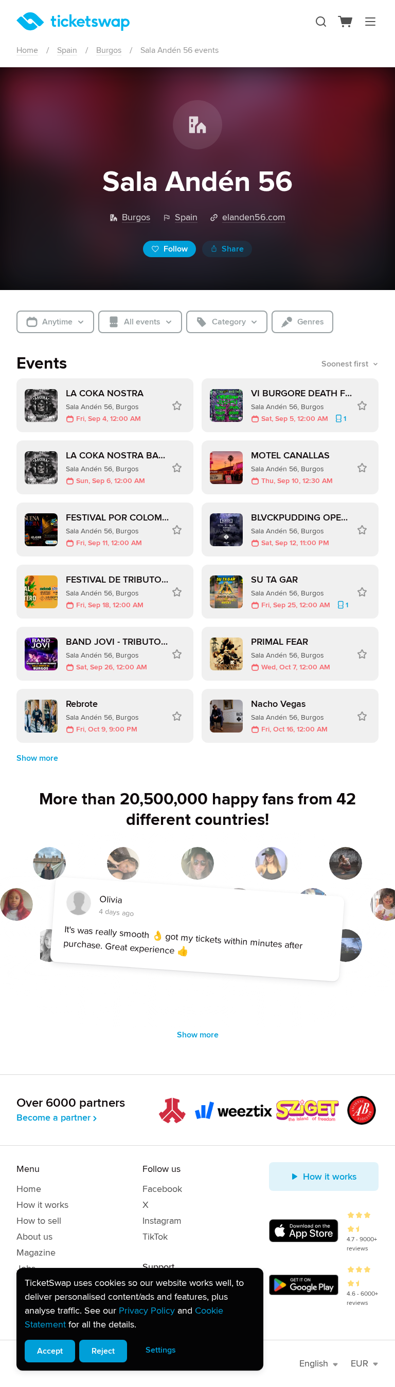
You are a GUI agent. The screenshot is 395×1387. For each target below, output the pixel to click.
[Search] (321, 21)
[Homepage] (73, 21)
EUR (359, 1363)
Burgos (108, 50)
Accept (50, 1351)
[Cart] (345, 21)
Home (27, 50)
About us (34, 1236)
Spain (67, 50)
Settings (161, 1350)
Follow (176, 249)
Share (233, 249)
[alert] (139, 1319)
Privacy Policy (147, 1310)
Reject (103, 1351)
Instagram (162, 1220)
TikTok (155, 1236)
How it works (42, 1204)
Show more (37, 758)
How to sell (38, 1220)
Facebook (162, 1189)
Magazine (36, 1252)
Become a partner (53, 1117)
